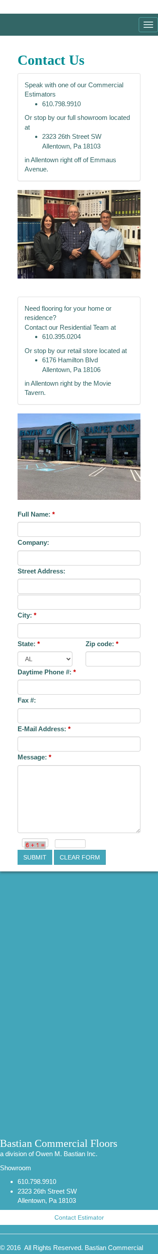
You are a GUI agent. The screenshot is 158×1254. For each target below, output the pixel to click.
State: (29, 643)
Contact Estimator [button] (79, 1217)
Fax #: (27, 700)
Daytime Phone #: (47, 672)
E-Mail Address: (44, 729)
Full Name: (36, 514)
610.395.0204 (61, 336)
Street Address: (41, 571)
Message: (34, 757)
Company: (33, 542)
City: (27, 615)
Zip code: (102, 643)
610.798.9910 (61, 104)
